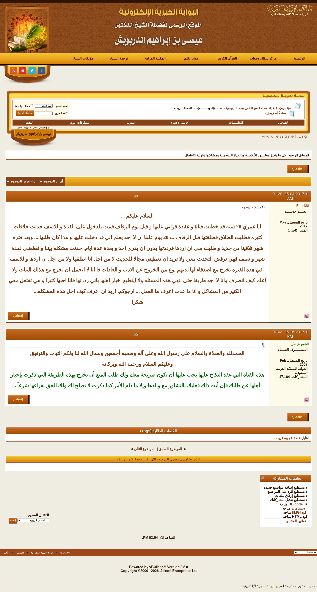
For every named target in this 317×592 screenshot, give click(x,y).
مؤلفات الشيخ (83, 58)
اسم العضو (61, 105)
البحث (29, 122)
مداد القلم (191, 58)
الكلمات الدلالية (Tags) (158, 431)
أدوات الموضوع (53, 181)
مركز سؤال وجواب (263, 58)
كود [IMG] (299, 512)
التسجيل (283, 122)
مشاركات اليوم (79, 122)
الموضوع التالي (144, 449)
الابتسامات (298, 508)
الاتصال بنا (65, 553)
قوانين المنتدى (296, 521)
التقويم (131, 122)
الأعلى (6, 553)
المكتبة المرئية (155, 58)
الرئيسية (299, 58)
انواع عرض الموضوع (23, 181)
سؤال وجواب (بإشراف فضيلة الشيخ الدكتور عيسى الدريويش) (258, 108)
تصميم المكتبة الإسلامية (14, 587)
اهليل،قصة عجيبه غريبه (292, 438)
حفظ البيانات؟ (22, 106)
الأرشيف (20, 553)
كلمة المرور (61, 113)
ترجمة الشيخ (119, 58)
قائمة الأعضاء (179, 122)
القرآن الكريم (227, 58)
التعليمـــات (236, 122)
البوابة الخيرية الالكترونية (42, 553)
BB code (296, 504)
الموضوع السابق (170, 449)
